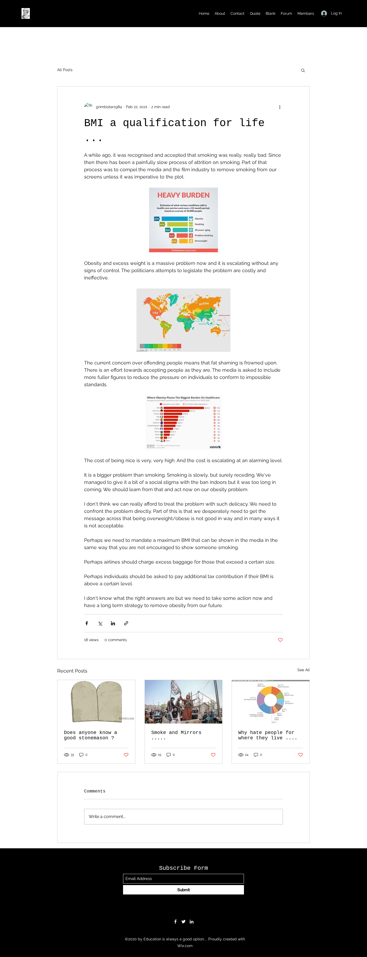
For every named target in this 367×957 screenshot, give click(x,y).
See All (303, 670)
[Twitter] (183, 921)
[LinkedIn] (191, 921)
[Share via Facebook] (86, 623)
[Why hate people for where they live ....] (271, 702)
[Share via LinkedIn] (113, 623)
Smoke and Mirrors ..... (176, 735)
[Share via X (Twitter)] (99, 623)
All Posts (65, 70)
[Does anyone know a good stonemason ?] (96, 702)
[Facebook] (175, 921)
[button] (302, 70)
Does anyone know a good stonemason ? (90, 735)
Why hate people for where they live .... (267, 735)
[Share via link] (126, 623)
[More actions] (279, 107)
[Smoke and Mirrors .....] (183, 702)
